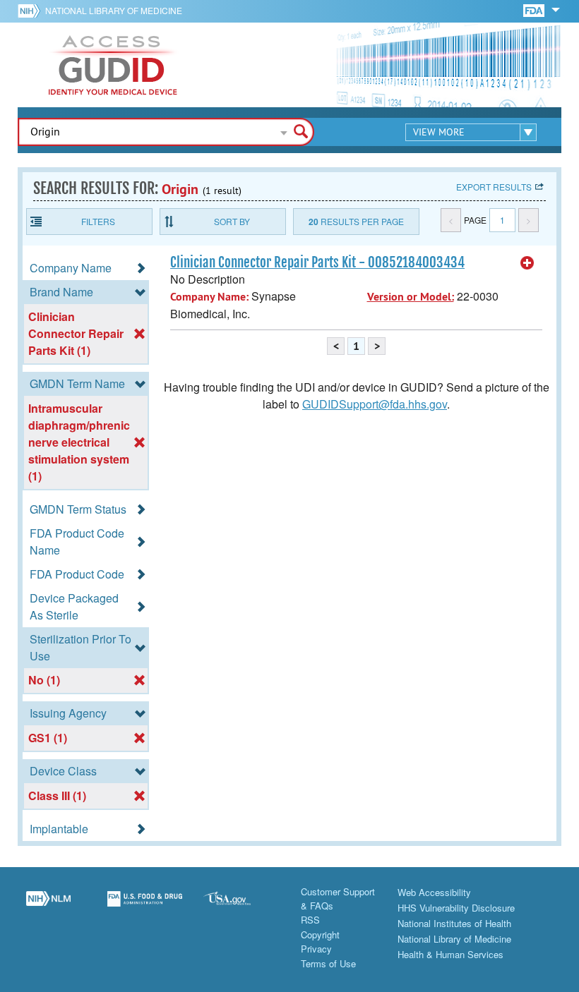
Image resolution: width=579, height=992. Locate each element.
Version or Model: (410, 296)
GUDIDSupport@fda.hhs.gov (374, 404)
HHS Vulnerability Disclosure (456, 907)
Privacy (316, 948)
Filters (98, 221)
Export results (494, 187)
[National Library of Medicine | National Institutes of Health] (48, 906)
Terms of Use (328, 963)
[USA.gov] (241, 906)
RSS (310, 919)
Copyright (320, 934)
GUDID (113, 65)
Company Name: (209, 296)
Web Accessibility (434, 892)
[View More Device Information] (527, 263)
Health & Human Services (450, 954)
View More (439, 132)
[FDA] (535, 10)
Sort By (232, 221)
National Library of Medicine (113, 10)
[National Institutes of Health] (31, 10)
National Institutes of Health (454, 923)
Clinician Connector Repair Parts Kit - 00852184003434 (317, 262)
